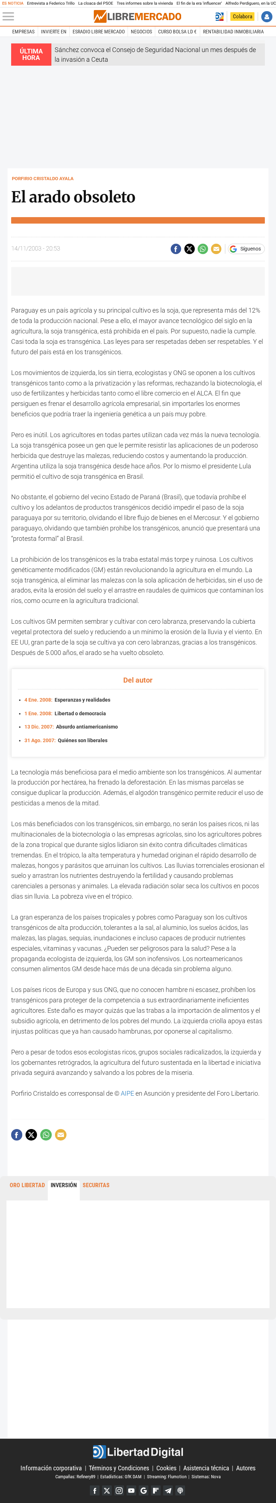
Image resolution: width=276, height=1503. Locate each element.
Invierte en (53, 31)
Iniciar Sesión (266, 16)
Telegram (168, 1490)
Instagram (119, 1490)
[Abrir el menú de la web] (47, 16)
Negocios (141, 31)
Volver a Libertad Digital (219, 16)
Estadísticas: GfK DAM (121, 1476)
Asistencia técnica (206, 1468)
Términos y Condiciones (119, 1468)
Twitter (107, 1490)
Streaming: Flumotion (167, 1476)
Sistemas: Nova (206, 1476)
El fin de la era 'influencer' (199, 3)
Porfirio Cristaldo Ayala (43, 178)
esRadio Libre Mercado (99, 31)
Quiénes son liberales (65, 741)
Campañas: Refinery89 (75, 1476)
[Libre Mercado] (137, 16)
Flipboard (156, 1490)
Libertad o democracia (65, 714)
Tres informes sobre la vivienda (145, 3)
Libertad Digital (138, 1451)
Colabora (242, 16)
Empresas (23, 31)
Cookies (166, 1468)
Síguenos (250, 249)
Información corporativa (51, 1468)
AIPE (127, 1093)
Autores (246, 1468)
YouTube (131, 1490)
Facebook (95, 1490)
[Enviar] (203, 249)
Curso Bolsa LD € (177, 31)
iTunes (180, 1490)
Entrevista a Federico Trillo (50, 3)
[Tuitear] (189, 249)
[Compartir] (176, 249)
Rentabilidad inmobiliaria (233, 31)
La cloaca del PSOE (95, 3)
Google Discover (143, 1490)
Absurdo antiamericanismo (71, 727)
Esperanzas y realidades (67, 700)
